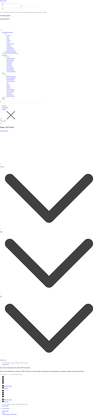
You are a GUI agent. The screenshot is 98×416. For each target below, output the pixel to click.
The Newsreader (10, 89)
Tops (8, 37)
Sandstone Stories (11, 58)
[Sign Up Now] (21, 374)
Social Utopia (10, 66)
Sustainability (5, 107)
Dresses (8, 35)
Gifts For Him (10, 92)
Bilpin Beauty (10, 61)
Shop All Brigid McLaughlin (10, 51)
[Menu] (49, 30)
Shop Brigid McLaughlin (7, 32)
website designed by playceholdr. (9, 414)
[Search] (49, 115)
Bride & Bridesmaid (11, 78)
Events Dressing (10, 79)
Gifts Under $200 (10, 91)
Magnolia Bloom (10, 60)
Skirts (8, 38)
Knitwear (9, 45)
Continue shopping (4, 130)
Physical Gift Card (11, 50)
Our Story (4, 105)
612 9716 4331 (5, 364)
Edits (3, 73)
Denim (8, 42)
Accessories (9, 47)
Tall (7, 82)
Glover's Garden (10, 68)
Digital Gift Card (10, 48)
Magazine (4, 109)
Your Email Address (15, 374)
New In (3, 97)
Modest (8, 86)
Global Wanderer (10, 69)
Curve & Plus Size (11, 81)
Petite (8, 84)
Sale (3, 99)
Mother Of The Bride (11, 76)
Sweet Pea (9, 63)
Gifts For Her (9, 94)
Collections (4, 55)
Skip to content (3, 0)
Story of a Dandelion (11, 71)
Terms (3, 412)
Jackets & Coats (10, 43)
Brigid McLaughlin (6, 408)
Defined (8, 87)
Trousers (9, 40)
